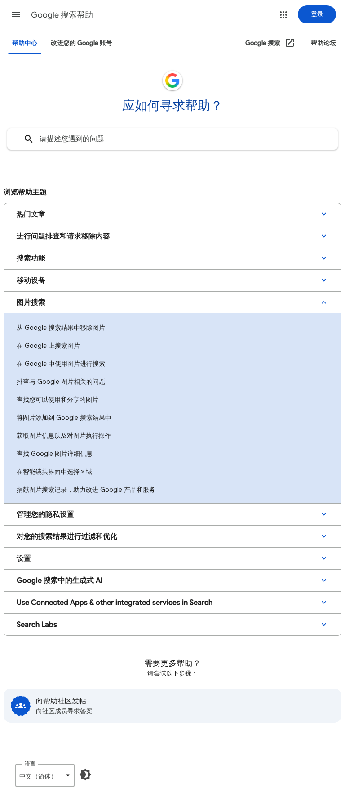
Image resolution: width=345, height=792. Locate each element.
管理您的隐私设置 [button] (45, 514)
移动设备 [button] (31, 280)
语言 (30, 763)
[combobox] (172, 139)
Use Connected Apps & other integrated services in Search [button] (114, 602)
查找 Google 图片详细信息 (55, 454)
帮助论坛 (323, 43)
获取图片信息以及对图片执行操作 (64, 436)
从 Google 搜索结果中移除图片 (61, 328)
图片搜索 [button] (31, 302)
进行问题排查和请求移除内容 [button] (63, 236)
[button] (16, 14)
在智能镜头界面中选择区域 (54, 472)
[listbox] (45, 775)
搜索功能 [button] (31, 258)
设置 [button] (24, 558)
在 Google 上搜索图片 (48, 346)
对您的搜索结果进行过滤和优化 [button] (67, 536)
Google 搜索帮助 (62, 15)
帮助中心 (24, 43)
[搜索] (29, 139)
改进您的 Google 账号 (81, 43)
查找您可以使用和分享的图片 (57, 400)
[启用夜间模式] (85, 774)
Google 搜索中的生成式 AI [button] (59, 580)
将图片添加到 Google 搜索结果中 (64, 418)
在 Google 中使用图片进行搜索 (61, 364)
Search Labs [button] (37, 624)
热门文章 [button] (31, 214)
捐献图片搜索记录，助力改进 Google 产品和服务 (86, 490)
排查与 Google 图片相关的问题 (61, 382)
